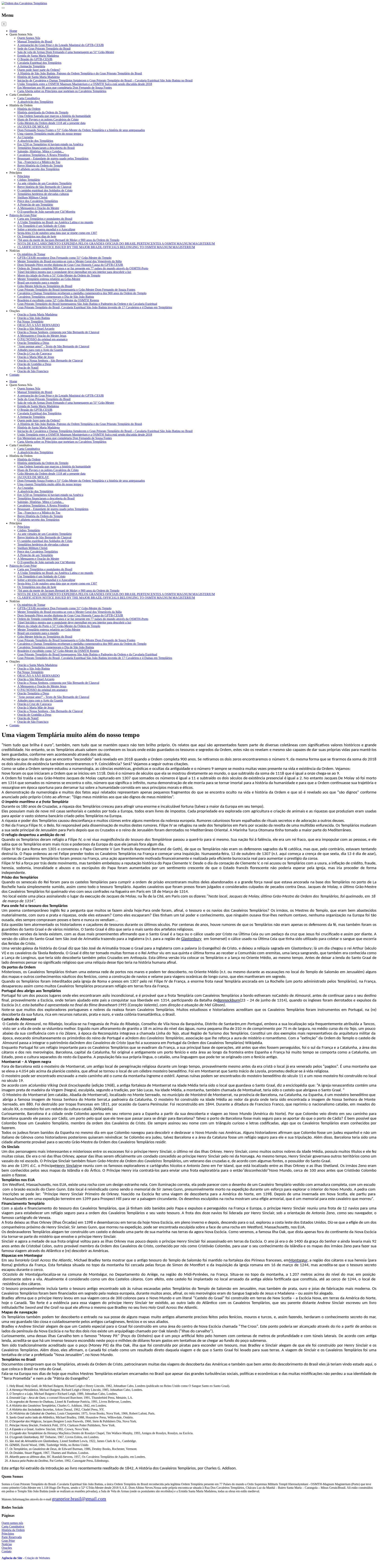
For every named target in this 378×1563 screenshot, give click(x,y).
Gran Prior (8, 1540)
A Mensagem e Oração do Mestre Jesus (41, 335)
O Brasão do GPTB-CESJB (34, 59)
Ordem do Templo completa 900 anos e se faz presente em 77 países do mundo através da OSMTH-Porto (82, 268)
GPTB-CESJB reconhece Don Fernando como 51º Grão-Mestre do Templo (64, 257)
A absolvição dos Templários (35, 101)
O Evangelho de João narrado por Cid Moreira (46, 211)
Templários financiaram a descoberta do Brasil (46, 147)
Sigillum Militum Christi (32, 197)
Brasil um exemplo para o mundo (38, 282)
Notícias (7, 1544)
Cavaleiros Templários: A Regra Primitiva (43, 155)
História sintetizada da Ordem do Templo (42, 112)
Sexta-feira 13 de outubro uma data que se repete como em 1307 (57, 233)
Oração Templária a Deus (33, 342)
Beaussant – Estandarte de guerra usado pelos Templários (52, 158)
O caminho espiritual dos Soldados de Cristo (44, 190)
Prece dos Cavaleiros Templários (37, 201)
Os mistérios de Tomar (31, 254)
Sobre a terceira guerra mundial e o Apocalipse (46, 229)
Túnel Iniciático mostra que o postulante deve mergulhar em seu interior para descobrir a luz (74, 272)
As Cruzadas (25, 137)
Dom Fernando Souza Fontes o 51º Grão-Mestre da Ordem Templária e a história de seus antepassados (81, 130)
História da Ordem (28, 108)
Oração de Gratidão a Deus (34, 364)
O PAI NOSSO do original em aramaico (42, 339)
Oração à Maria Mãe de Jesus (35, 357)
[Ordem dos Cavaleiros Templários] (24, 3)
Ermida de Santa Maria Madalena (38, 55)
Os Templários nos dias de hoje (36, 236)
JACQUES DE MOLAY (33, 126)
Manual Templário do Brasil (34, 41)
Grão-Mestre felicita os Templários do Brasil (44, 286)
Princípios (23, 176)
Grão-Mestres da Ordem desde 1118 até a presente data (51, 123)
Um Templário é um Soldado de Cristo (41, 225)
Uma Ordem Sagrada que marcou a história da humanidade (54, 116)
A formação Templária (31, 66)
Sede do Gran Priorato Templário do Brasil (43, 48)
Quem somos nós (12, 1523)
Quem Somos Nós (28, 38)
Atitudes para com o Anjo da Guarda (40, 350)
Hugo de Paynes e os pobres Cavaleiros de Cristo (48, 119)
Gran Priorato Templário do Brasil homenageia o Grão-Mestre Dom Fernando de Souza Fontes (76, 289)
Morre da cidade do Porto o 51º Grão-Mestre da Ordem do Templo (58, 275)
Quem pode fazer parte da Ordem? (38, 69)
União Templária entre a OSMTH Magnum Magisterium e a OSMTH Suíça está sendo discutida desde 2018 (84, 84)
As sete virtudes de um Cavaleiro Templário (44, 183)
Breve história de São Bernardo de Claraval (44, 186)
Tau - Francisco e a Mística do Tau (38, 162)
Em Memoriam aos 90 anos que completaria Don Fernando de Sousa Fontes (64, 87)
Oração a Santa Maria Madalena (37, 314)
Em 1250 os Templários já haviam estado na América (50, 144)
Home (13, 30)
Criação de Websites (37, 1558)
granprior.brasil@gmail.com (79, 1498)
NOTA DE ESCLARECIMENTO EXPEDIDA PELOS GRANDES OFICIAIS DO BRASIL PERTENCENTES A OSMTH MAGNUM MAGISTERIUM (116, 243)
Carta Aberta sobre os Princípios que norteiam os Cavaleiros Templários (61, 91)
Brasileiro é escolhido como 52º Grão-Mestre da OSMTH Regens (58, 300)
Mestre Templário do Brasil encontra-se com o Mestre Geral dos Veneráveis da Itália (69, 261)
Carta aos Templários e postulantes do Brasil (44, 218)
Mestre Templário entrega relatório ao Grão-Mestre (48, 279)
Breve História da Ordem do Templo (40, 165)
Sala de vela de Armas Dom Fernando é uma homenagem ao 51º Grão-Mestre (65, 52)
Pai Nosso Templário (30, 321)
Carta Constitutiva (28, 98)
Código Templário (28, 179)
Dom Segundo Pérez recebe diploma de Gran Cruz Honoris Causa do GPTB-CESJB (70, 264)
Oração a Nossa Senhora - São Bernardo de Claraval (50, 360)
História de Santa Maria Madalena (38, 77)
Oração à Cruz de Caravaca (34, 353)
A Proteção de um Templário (35, 204)
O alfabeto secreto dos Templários (38, 169)
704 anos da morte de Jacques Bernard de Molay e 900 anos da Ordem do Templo (68, 240)
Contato (14, 374)
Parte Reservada (12, 1537)
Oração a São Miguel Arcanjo (35, 328)
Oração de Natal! (28, 367)
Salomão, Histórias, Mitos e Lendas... (40, 151)
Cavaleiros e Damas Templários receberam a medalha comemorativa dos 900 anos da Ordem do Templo (81, 293)
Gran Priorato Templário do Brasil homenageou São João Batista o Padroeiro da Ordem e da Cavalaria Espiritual (87, 303)
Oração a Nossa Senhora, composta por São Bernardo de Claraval (58, 332)
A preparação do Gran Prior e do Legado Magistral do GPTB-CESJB (60, 45)
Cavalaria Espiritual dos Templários (39, 62)
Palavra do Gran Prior (23, 215)
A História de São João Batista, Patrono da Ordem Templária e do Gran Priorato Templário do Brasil (79, 73)
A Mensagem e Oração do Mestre (38, 208)
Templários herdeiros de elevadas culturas (43, 194)
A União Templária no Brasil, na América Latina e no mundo (55, 222)
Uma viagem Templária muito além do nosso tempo (49, 133)
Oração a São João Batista (33, 318)
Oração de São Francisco (32, 371)
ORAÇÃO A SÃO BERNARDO (38, 325)
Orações (7, 1547)
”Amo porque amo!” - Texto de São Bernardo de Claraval (53, 346)
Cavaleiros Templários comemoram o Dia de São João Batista (55, 296)
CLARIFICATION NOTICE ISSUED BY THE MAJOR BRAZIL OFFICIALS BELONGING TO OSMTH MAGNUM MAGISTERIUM (106, 247)
